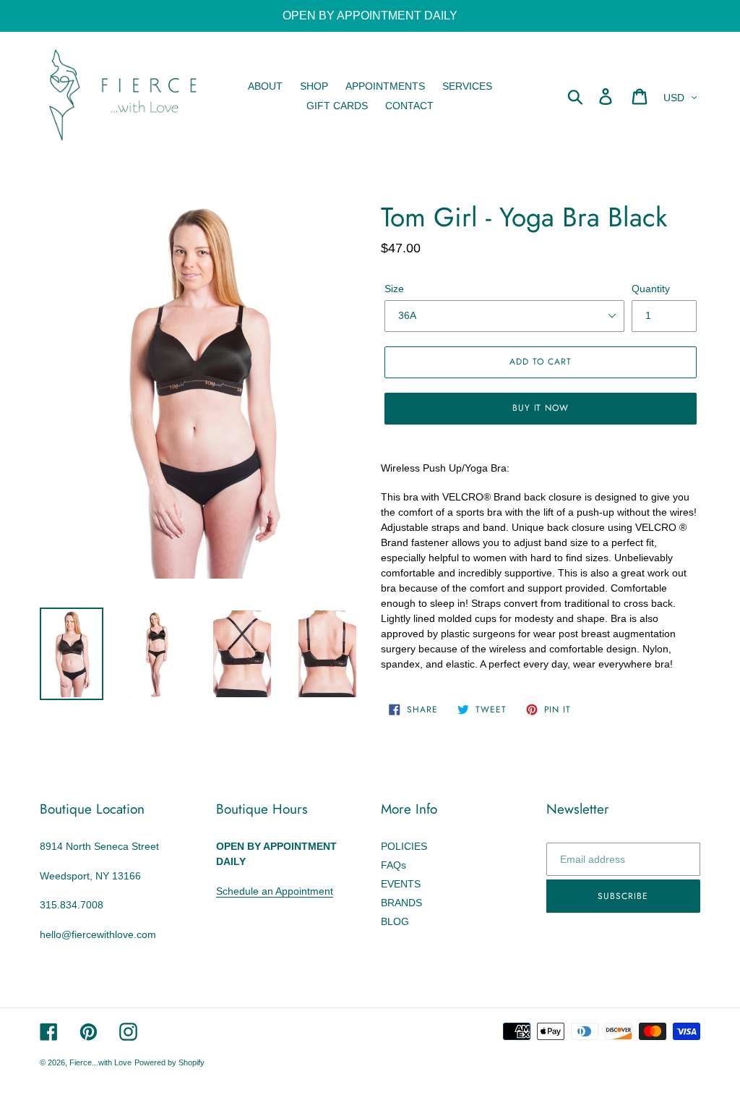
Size (394, 288)
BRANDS (401, 902)
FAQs (393, 865)
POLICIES (404, 846)
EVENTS (401, 884)
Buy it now (540, 407)
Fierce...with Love (100, 1062)
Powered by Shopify (169, 1062)
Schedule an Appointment (274, 891)
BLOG (395, 921)
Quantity (651, 288)
